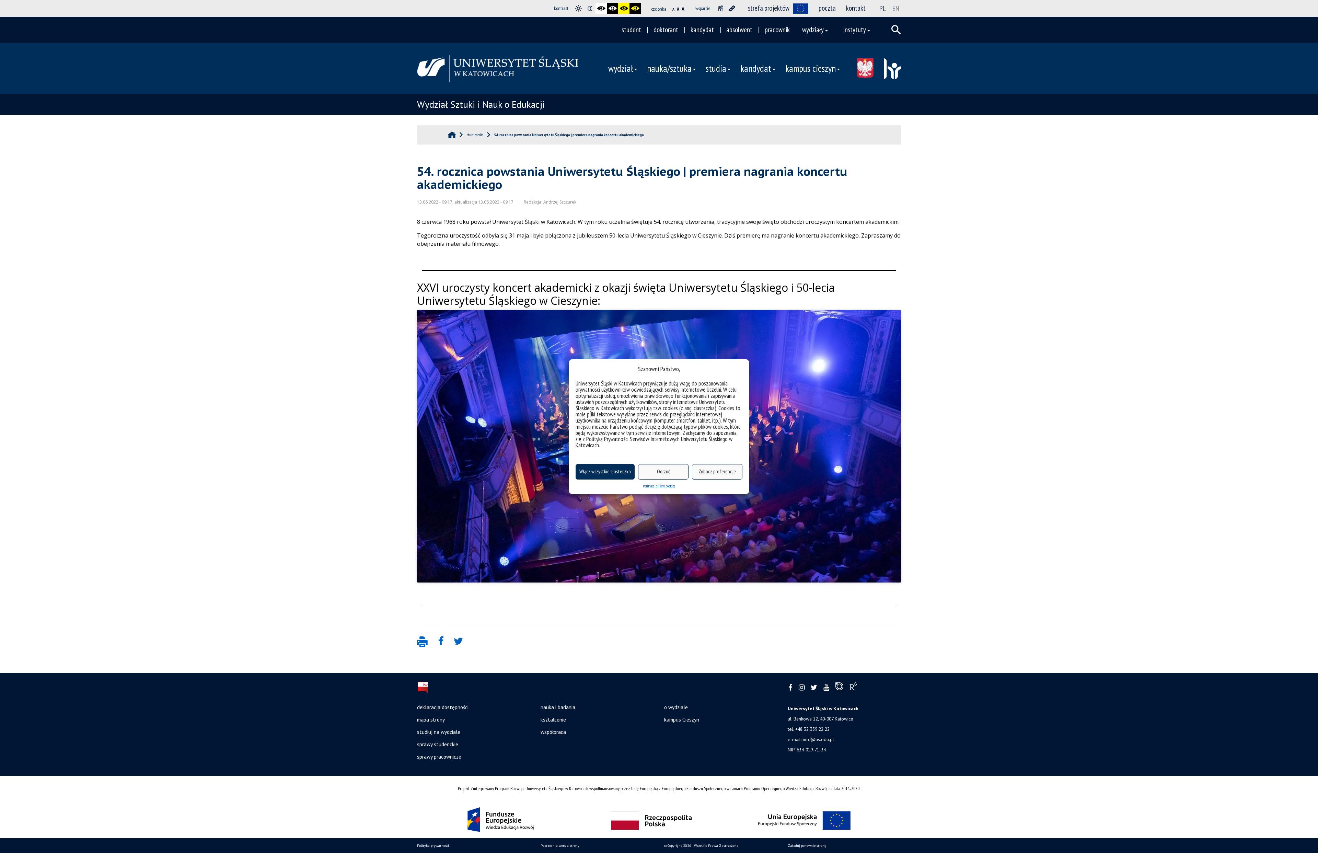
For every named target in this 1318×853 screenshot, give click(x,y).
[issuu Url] (839, 687)
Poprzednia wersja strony (560, 845)
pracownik (777, 29)
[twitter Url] (814, 687)
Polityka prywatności (433, 845)
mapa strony (431, 719)
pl (882, 8)
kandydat (702, 29)
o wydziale (676, 707)
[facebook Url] (790, 687)
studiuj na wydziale (438, 731)
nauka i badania (558, 707)
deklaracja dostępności (443, 707)
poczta (827, 8)
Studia (716, 68)
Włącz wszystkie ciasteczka (605, 471)
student (631, 29)
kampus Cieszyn (681, 719)
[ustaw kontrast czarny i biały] (601, 8)
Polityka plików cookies (659, 485)
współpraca (553, 731)
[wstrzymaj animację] (720, 8)
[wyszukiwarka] (896, 30)
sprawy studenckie (437, 744)
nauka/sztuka (669, 68)
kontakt (856, 8)
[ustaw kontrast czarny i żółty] (623, 8)
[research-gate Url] (853, 687)
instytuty (854, 29)
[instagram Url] (802, 687)
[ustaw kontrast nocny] (590, 8)
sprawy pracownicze (439, 756)
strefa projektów (768, 8)
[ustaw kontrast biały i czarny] (612, 8)
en (895, 8)
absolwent (739, 29)
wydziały (813, 29)
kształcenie (553, 719)
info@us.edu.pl (818, 739)
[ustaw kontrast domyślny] (578, 8)
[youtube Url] (826, 687)
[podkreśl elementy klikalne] (732, 8)
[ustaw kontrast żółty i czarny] (635, 8)
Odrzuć (663, 471)
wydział (620, 68)
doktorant (666, 29)
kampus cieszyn (810, 68)
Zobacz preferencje (717, 471)
